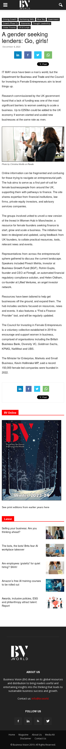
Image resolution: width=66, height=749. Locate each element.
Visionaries (25, 23)
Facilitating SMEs (27, 19)
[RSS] (38, 721)
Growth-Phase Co (10, 23)
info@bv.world (40, 698)
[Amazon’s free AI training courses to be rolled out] (55, 585)
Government (53, 19)
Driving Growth (9, 19)
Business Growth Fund (15, 268)
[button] (61, 5)
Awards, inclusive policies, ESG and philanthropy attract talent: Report (20, 601)
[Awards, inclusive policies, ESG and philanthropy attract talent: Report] (55, 602)
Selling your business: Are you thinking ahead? (19, 530)
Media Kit (50, 734)
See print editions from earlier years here (25, 507)
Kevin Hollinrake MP (26, 363)
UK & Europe (24, 27)
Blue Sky (41, 19)
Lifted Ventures (27, 282)
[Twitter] (48, 721)
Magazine (23, 734)
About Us (37, 734)
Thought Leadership (41, 23)
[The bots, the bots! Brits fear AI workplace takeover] (55, 550)
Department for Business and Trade (23, 77)
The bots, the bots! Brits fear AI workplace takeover (20, 547)
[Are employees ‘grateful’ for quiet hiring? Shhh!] (55, 567)
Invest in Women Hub (22, 220)
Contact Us (40, 738)
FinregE (31, 273)
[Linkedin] (28, 721)
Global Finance (9, 27)
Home (12, 734)
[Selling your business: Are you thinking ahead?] (55, 532)
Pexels (31, 164)
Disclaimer (25, 738)
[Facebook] (18, 721)
